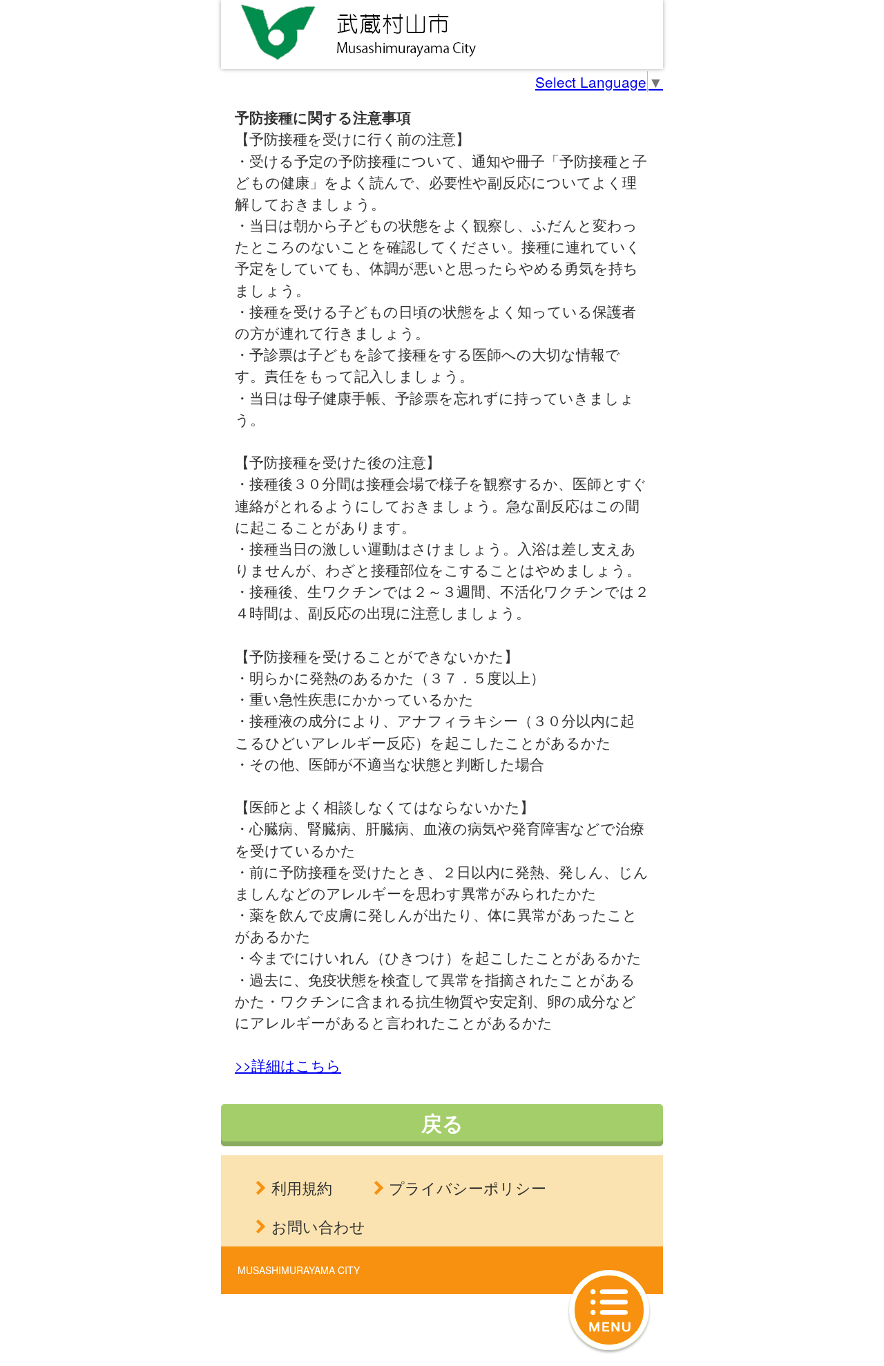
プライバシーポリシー (467, 1187)
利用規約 (301, 1187)
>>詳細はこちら (288, 1064)
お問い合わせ (318, 1226)
